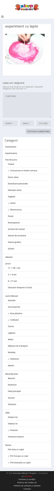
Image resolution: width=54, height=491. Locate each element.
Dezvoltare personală (18, 183)
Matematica (16, 209)
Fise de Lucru (11, 159)
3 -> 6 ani (12, 274)
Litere (12, 203)
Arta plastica (16, 313)
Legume (11, 333)
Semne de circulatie (17, 235)
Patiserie (12, 404)
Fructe (11, 326)
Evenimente (10, 146)
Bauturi (11, 378)
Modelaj (11, 352)
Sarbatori (14, 359)
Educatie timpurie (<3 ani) (20, 287)
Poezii (10, 216)
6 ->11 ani (12, 281)
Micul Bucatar (11, 374)
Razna (8, 445)
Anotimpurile (14, 307)
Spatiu (11, 365)
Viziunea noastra (16, 436)
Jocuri (8, 263)
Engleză (11, 196)
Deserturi (12, 384)
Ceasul (11, 164)
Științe (11, 248)
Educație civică (14, 190)
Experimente (11, 153)
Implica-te (12, 423)
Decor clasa (13, 177)
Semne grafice (14, 242)
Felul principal (14, 391)
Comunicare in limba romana (23, 170)
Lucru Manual (11, 296)
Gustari (11, 398)
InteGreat (28, 476)
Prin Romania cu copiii (20, 462)
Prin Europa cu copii (19, 456)
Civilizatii (14, 320)
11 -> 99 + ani (14, 268)
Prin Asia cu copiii (16, 449)
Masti (10, 339)
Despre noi (13, 417)
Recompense (14, 222)
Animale (11, 300)
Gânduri (9, 257)
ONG (7, 412)
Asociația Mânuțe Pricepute (24, 473)
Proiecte (14, 430)
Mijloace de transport (18, 346)
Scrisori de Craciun (16, 229)
